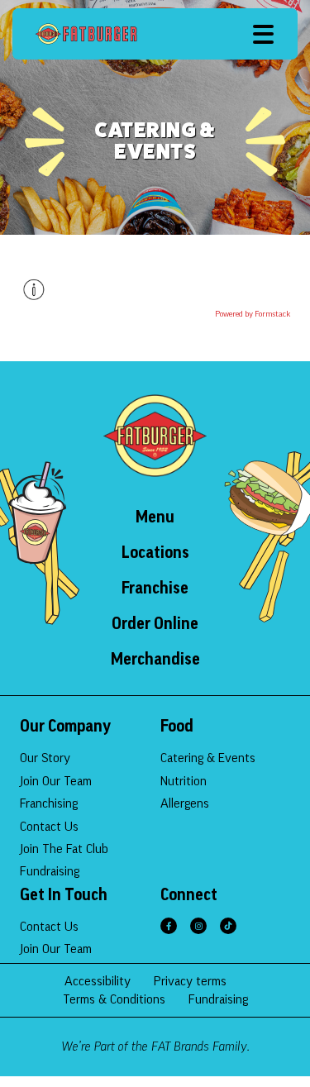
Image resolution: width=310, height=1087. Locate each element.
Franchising (49, 803)
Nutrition (183, 781)
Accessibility (97, 981)
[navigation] (86, 34)
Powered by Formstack (252, 314)
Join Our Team (56, 781)
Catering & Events (207, 758)
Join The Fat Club (64, 849)
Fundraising (49, 871)
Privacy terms (190, 981)
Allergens (184, 803)
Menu (155, 517)
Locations (155, 553)
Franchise (155, 588)
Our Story (45, 758)
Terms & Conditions (114, 999)
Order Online (155, 624)
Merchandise (155, 659)
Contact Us (49, 826)
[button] (263, 34)
